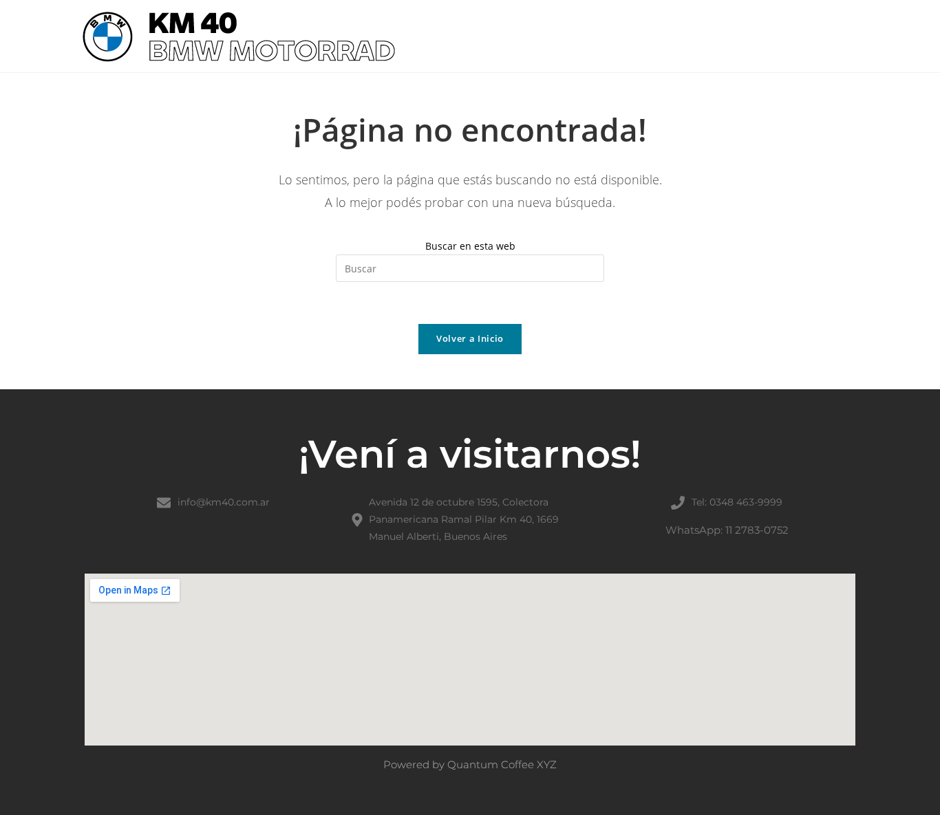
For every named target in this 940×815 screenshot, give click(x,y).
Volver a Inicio (470, 338)
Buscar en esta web (470, 245)
